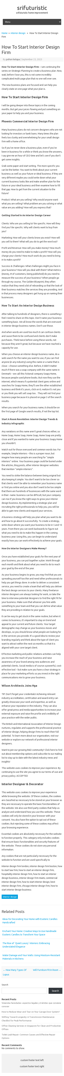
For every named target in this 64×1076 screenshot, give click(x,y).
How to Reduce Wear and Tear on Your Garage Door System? (31, 1012)
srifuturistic (32, 8)
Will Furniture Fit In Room (47, 970)
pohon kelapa (13, 59)
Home (5, 33)
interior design (18, 33)
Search (5, 985)
